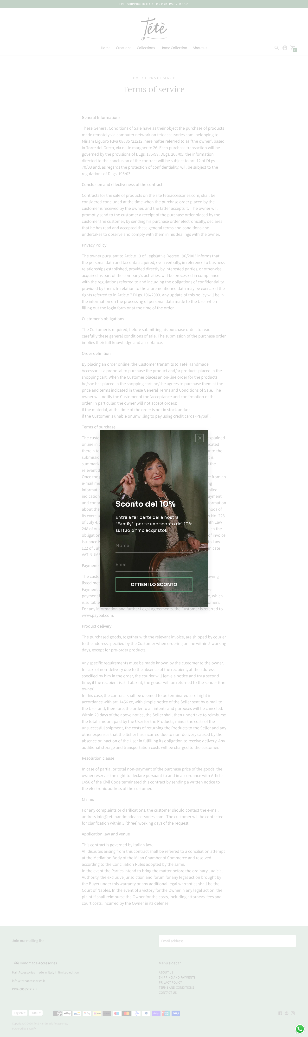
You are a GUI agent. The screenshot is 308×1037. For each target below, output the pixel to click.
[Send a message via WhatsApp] (300, 1029)
